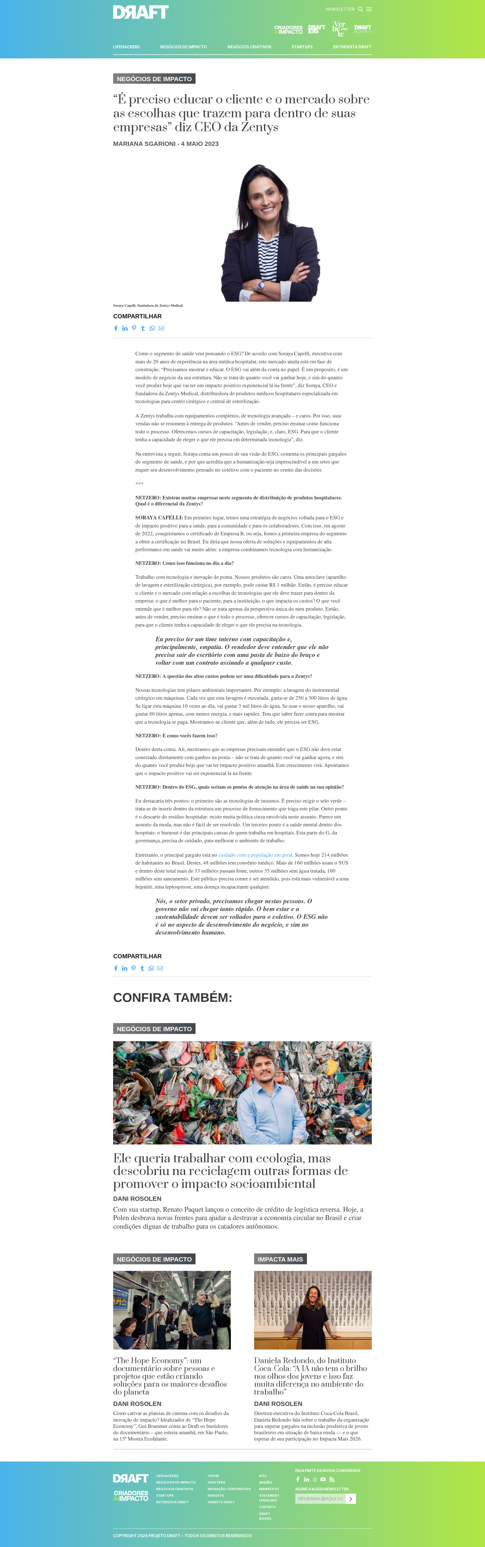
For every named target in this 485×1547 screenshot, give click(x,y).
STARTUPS (302, 47)
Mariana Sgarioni (144, 143)
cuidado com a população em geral (255, 854)
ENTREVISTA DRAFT (352, 47)
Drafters (216, 1483)
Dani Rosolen (137, 1198)
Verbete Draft (221, 1503)
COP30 (213, 1476)
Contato (267, 1507)
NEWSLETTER (340, 9)
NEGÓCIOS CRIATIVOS (249, 47)
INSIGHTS (216, 1496)
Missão (265, 1483)
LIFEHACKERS (126, 47)
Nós (262, 1476)
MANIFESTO (269, 1489)
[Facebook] (115, 328)
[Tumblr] (143, 328)
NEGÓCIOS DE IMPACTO (183, 47)
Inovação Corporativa (229, 1489)
